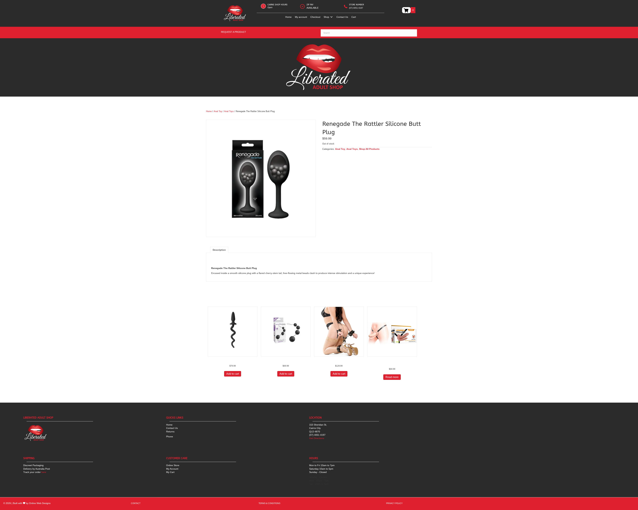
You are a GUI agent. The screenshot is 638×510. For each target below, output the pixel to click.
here (34, 472)
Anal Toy (218, 111)
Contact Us (172, 428)
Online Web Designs (40, 503)
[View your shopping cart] (406, 10)
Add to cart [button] (232, 373)
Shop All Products (369, 149)
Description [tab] (219, 250)
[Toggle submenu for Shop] (331, 17)
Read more (392, 377)
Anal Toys (229, 111)
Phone (169, 436)
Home (209, 111)
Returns (170, 431)
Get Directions (316, 438)
